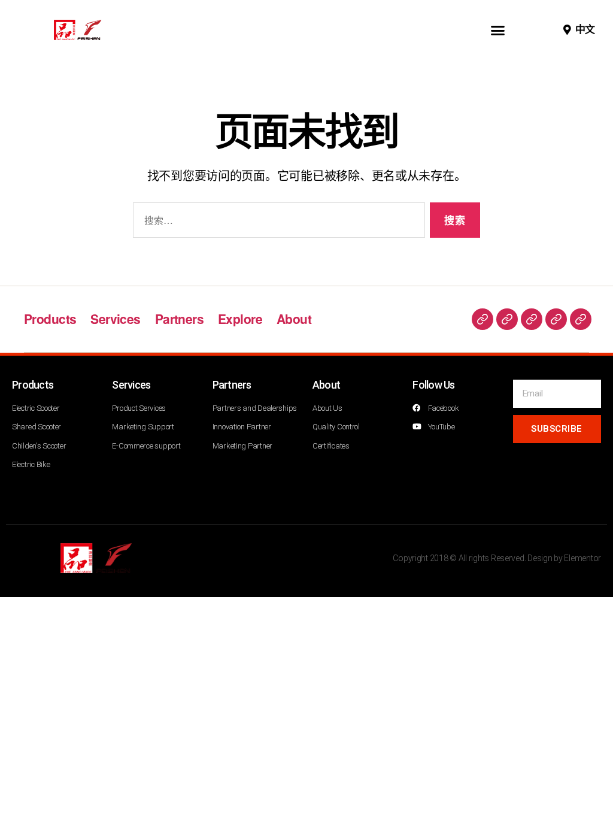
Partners (179, 319)
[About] (580, 319)
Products (50, 319)
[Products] (482, 319)
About (294, 319)
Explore (240, 319)
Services (115, 319)
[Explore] (556, 319)
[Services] (507, 319)
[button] (498, 30)
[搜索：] (276, 222)
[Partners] (531, 319)
